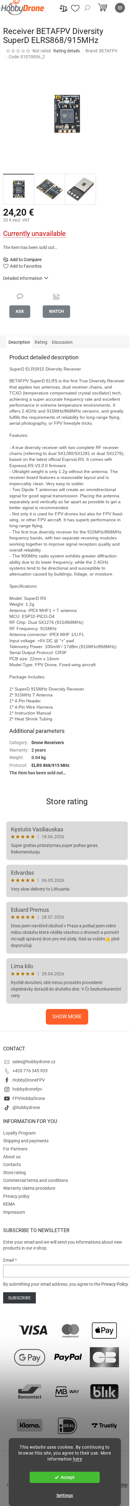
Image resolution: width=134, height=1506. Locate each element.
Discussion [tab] (62, 342)
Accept (67, 1477)
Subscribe (19, 1297)
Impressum (14, 1212)
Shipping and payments (26, 1140)
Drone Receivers (47, 742)
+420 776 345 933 (30, 1070)
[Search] (87, 8)
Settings (64, 1495)
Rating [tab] (41, 342)
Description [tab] (19, 342)
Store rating (67, 801)
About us (12, 1156)
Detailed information (22, 278)
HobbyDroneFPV (28, 1080)
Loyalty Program (19, 1133)
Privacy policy (16, 1196)
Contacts (12, 1164)
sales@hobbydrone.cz (33, 1061)
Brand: (101, 50)
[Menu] (120, 8)
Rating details (66, 50)
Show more (67, 1017)
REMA (9, 1204)
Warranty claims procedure (29, 1188)
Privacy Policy (114, 1284)
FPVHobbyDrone (28, 1098)
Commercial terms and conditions (35, 1180)
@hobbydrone (26, 1107)
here (77, 1458)
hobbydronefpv (27, 1089)
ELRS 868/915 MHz (50, 765)
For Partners (15, 1148)
